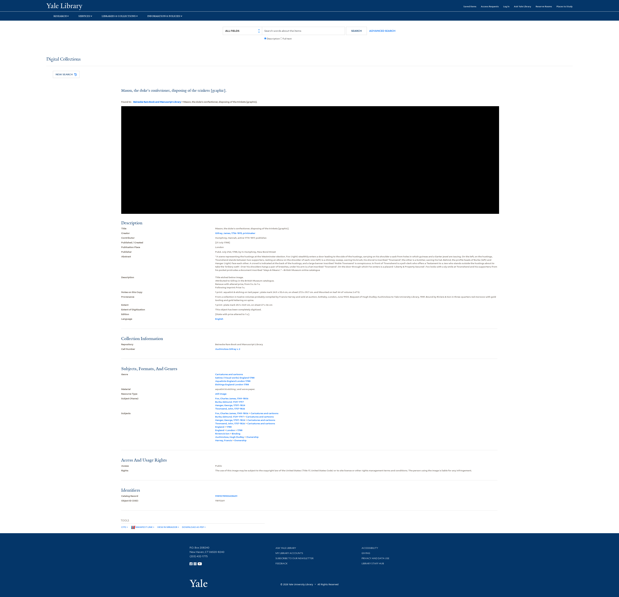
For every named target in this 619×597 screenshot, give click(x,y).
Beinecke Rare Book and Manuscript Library (157, 102)
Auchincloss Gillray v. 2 (227, 349)
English (219, 319)
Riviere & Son (222, 433)
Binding (236, 433)
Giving (366, 553)
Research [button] (60, 16)
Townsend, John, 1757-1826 (230, 408)
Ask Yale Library (522, 6)
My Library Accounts (289, 553)
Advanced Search (382, 30)
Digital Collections (63, 59)
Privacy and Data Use (375, 558)
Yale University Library (85, 6)
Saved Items (469, 6)
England (219, 427)
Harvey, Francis (223, 440)
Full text (287, 38)
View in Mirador (167, 527)
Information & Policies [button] (163, 16)
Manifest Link (144, 527)
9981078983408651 (226, 496)
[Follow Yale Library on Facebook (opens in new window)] (191, 563)
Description (273, 38)
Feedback (281, 563)
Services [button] (84, 16)
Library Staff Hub (373, 563)
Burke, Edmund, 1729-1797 (229, 402)
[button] (356, 31)
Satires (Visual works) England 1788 (235, 377)
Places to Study (564, 6)
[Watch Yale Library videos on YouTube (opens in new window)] (200, 563)
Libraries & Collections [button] (119, 16)
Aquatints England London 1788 (233, 381)
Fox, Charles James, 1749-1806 (231, 398)
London (230, 430)
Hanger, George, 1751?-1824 (230, 405)
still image (220, 394)
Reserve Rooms (544, 6)
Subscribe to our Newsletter (294, 558)
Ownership (252, 437)
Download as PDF (193, 527)
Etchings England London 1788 (232, 384)
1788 (229, 427)
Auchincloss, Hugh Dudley (229, 437)
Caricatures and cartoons (229, 374)
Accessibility (370, 548)
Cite (123, 527)
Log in (506, 6)
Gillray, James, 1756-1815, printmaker (235, 233)
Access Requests (490, 6)
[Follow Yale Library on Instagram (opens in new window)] (195, 563)
